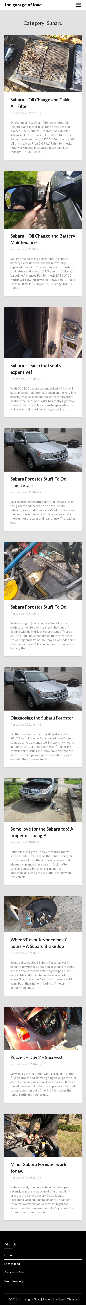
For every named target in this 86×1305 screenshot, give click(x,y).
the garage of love (23, 4)
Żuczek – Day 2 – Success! (36, 1057)
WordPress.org (13, 1281)
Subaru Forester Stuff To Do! (39, 607)
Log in (8, 1255)
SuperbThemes (68, 1299)
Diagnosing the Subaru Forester (41, 718)
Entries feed (12, 1263)
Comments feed (14, 1272)
